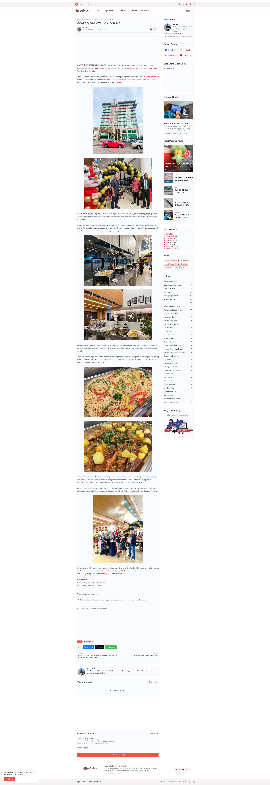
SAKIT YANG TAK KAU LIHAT (176, 123)
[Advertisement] (118, 49)
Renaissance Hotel (178, 281)
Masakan (168, 267)
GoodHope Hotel (178, 391)
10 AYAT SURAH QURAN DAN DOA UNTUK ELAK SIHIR (183, 204)
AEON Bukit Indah (127, 571)
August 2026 (170, 236)
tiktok (187, 50)
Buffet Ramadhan (171, 260)
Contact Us (171, 782)
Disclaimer (145, 11)
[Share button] (119, 647)
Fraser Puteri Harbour (178, 356)
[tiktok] (194, 4)
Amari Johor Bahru (178, 299)
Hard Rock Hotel (178, 289)
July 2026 (169, 238)
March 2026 (170, 246)
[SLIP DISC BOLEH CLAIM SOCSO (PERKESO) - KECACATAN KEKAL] (168, 190)
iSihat (183, 267)
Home (97, 11)
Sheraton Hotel (178, 381)
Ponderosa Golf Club (178, 324)
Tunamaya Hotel (178, 384)
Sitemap (134, 11)
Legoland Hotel (178, 388)
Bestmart (111, 571)
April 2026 (170, 244)
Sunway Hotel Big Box (178, 402)
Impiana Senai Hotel (178, 320)
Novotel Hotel (178, 395)
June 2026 (170, 240)
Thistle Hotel (178, 303)
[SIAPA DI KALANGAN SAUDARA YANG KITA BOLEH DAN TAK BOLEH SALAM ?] (168, 178)
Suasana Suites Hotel (178, 342)
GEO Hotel (178, 360)
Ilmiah (178, 264)
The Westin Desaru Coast (178, 310)
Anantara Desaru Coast (178, 306)
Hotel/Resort (86, 19)
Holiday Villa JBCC (178, 367)
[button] (188, 11)
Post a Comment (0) (117, 755)
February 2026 (171, 248)
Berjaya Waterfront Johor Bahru (178, 352)
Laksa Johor (89, 482)
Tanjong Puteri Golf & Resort (178, 345)
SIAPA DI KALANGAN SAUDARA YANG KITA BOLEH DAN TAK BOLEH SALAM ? (184, 179)
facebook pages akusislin (108, 574)
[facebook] (179, 4)
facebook (172, 50)
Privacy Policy (190, 782)
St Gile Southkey (178, 338)
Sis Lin (90, 668)
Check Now (17, 774)
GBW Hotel (178, 292)
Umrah (176, 267)
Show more (153, 682)
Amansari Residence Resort (178, 349)
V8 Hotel (118, 82)
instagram (172, 55)
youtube (187, 55)
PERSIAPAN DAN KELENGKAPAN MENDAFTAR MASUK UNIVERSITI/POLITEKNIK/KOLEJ (184, 216)
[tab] (97, 11)
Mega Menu (108, 11)
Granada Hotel (178, 374)
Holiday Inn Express (178, 363)
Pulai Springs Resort (178, 296)
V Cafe (96, 68)
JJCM (185, 264)
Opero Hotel (178, 331)
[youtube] (186, 4)
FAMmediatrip (184, 260)
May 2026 (169, 242)
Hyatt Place (178, 377)
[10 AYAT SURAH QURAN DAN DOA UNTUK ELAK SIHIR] (168, 203)
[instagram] (190, 4)
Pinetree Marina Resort (178, 398)
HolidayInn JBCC (178, 317)
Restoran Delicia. (105, 80)
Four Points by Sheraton (178, 370)
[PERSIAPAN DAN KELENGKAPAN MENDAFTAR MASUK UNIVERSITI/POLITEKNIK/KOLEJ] (168, 215)
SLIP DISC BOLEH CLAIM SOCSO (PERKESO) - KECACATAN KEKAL (183, 191)
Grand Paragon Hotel (178, 313)
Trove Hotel (178, 328)
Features (122, 11)
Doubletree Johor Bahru (178, 285)
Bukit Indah (81, 82)
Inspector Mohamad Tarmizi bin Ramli (138, 68)
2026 (168, 234)
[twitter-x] (183, 4)
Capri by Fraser (178, 335)
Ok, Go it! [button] (9, 779)
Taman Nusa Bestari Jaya (96, 583)
